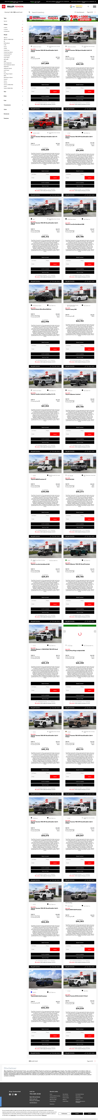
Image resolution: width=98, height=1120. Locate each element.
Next (97, 19)
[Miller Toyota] (15, 6)
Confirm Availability (45, 96)
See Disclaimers (33, 1102)
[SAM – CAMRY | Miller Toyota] (62, 18)
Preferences (64, 1113)
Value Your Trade (45, 99)
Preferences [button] (44, 1115)
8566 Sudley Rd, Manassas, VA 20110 (45, 104)
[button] (60, 32)
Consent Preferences (0, 1101)
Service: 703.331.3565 (35, 2)
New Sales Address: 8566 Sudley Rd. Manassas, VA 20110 (57, 2)
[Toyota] (3, 6)
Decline (77, 1113)
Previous (28, 19)
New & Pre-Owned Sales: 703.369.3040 (14, 2)
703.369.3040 (35, 1093)
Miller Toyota (35, 109)
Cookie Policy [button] (13, 1115)
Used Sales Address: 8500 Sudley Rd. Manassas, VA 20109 (83, 2)
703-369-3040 (56, 109)
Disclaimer (93, 17)
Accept (89, 1113)
